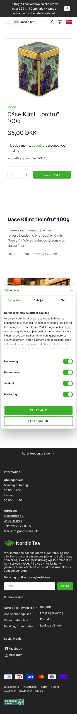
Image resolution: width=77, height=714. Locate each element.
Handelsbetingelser (17, 614)
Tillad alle (38, 410)
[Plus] (26, 175)
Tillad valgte (38, 421)
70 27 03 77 (24, 526)
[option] (38, 69)
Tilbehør (55, 686)
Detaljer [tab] (39, 300)
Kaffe (44, 686)
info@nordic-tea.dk (24, 531)
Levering (38, 145)
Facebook (15, 648)
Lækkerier (10, 690)
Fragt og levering (51, 613)
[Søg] (67, 8)
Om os (39, 690)
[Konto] (52, 22)
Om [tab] (63, 300)
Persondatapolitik (16, 620)
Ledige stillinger (51, 625)
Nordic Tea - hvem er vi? (20, 607)
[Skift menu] (8, 22)
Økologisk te (11, 686)
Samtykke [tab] (14, 300)
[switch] (68, 372)
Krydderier (25, 690)
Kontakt (45, 619)
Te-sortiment (29, 686)
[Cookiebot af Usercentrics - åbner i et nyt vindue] (57, 290)
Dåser (12, 106)
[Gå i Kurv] (60, 22)
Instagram (15, 654)
